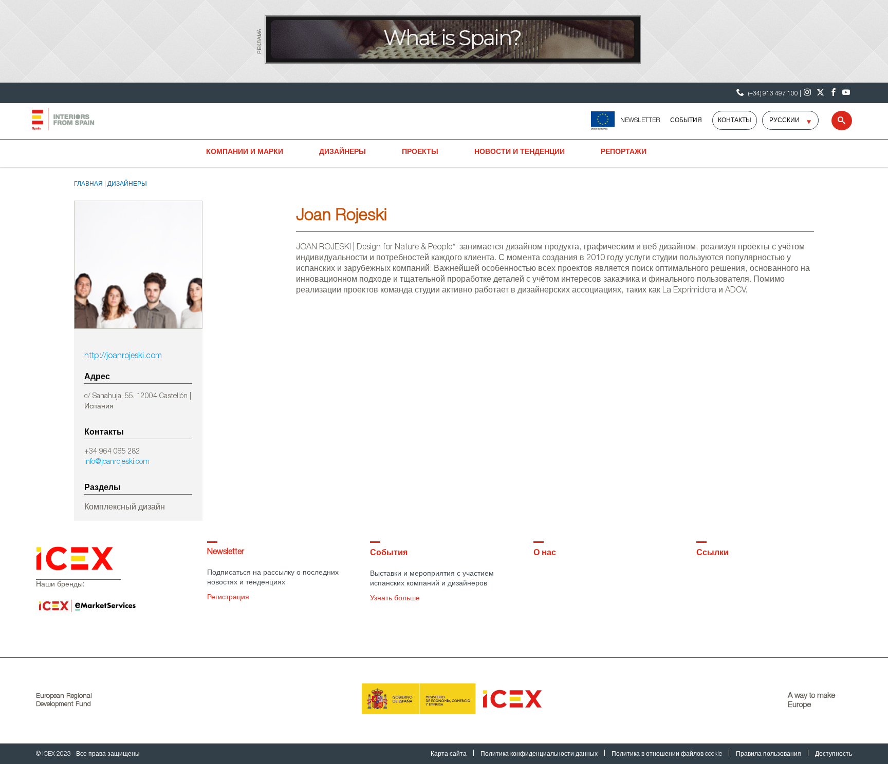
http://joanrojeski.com (123, 356)
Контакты (734, 120)
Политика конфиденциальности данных (539, 754)
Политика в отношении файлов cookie (668, 754)
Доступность (833, 754)
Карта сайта (449, 754)
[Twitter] (820, 92)
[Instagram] (807, 92)
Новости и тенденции (519, 152)
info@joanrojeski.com (117, 462)
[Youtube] (846, 92)
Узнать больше (395, 598)
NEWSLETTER (640, 120)
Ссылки (712, 554)
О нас (544, 554)
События (686, 120)
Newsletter (225, 552)
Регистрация (228, 597)
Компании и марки (244, 152)
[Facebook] (833, 92)
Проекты (420, 152)
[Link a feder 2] (602, 120)
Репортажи (623, 152)
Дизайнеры (342, 152)
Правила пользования (769, 754)
